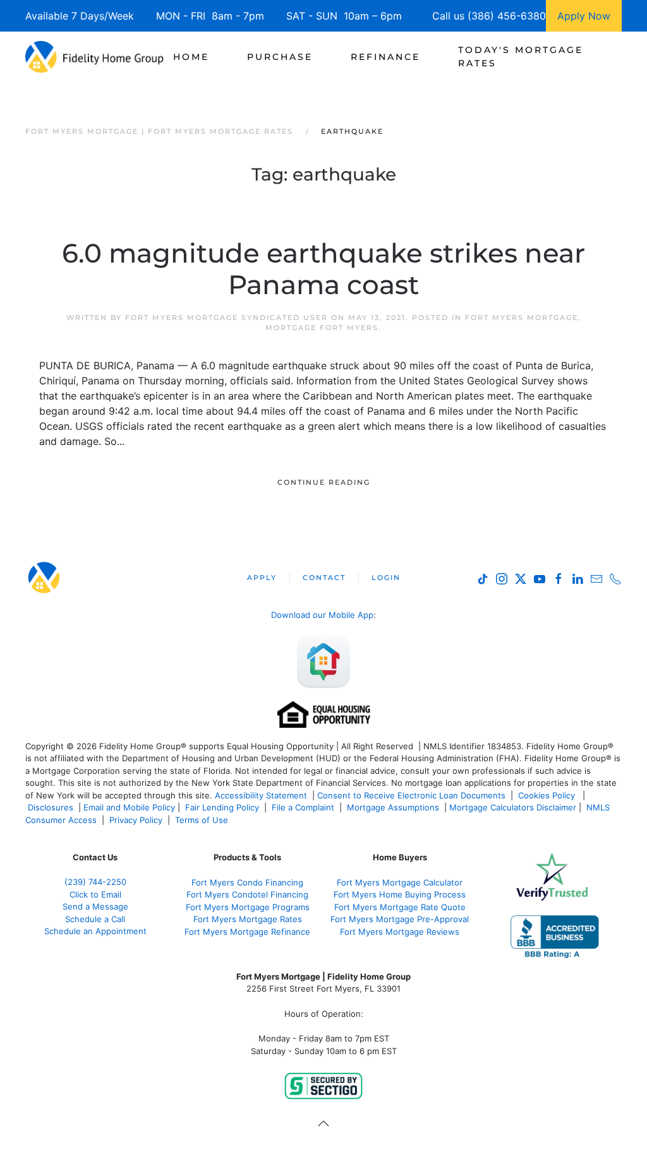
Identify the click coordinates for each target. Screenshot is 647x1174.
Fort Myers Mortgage (521, 317)
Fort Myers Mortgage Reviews (399, 932)
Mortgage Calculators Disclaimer (512, 807)
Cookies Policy (547, 795)
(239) (95, 882)
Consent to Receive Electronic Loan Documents (411, 795)
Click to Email (95, 894)
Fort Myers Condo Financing (247, 882)
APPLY (262, 577)
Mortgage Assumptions (393, 807)
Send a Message (95, 906)
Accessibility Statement (261, 795)
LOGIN (386, 577)
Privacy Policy (135, 820)
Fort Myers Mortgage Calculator (400, 882)
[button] (323, 1123)
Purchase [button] (280, 56)
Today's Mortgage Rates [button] (520, 56)
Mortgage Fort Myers (321, 327)
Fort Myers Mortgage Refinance (247, 932)
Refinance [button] (385, 56)
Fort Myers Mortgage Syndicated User (226, 317)
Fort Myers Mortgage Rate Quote (400, 907)
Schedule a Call (95, 919)
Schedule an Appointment (95, 931)
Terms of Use (203, 820)
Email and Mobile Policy (129, 807)
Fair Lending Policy (222, 807)
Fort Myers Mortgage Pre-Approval (399, 919)
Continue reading (323, 482)
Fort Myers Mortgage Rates (247, 919)
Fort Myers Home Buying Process (400, 894)
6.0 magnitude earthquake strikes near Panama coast (323, 269)
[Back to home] (94, 57)
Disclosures (50, 807)
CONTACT (324, 577)
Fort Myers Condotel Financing (247, 894)
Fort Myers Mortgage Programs (248, 907)
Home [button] (191, 56)
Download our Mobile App (322, 615)
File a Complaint (304, 807)
